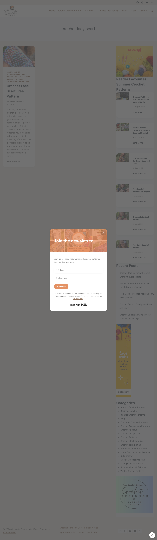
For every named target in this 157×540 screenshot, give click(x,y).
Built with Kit (78, 305)
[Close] (103, 232)
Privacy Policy (78, 299)
